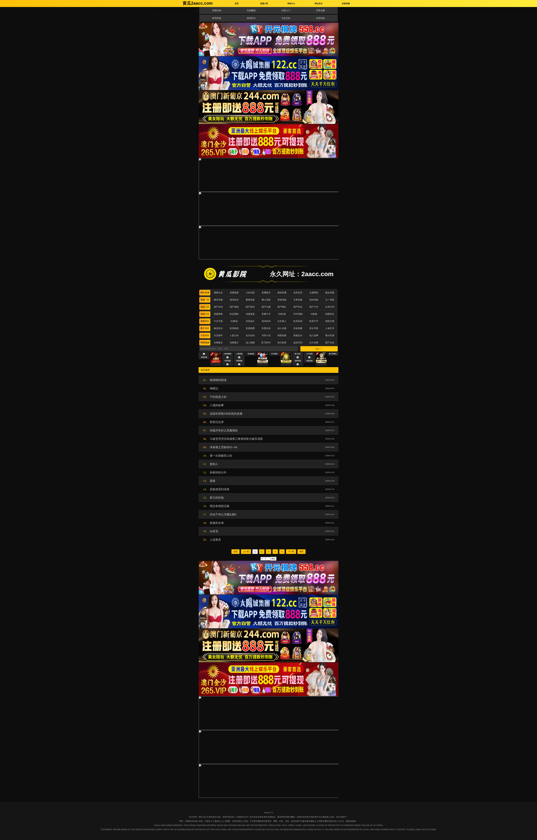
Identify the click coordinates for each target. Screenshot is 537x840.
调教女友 (218, 292)
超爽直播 (298, 361)
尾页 (301, 551)
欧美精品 (234, 328)
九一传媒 (329, 300)
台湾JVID (330, 307)
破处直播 (329, 292)
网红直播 (204, 292)
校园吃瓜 (329, 314)
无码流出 (250, 321)
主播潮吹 (313, 292)
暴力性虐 (329, 335)
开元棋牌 (274, 354)
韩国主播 (329, 321)
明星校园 (281, 335)
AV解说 (234, 321)
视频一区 (204, 300)
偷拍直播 (281, 292)
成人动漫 (281, 328)
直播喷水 (266, 292)
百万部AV (266, 342)
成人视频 (250, 342)
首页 (235, 551)
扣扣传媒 (313, 300)
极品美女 (218, 328)
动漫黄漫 (250, 314)
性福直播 (251, 354)
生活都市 (218, 335)
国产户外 (313, 307)
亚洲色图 (250, 328)
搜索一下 (319, 349)
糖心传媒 (266, 300)
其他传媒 (281, 300)
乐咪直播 (227, 361)
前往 (273, 559)
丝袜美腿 (297, 328)
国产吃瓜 (297, 307)
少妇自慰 (250, 292)
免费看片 (234, 342)
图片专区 (204, 328)
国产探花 (250, 307)
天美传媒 (297, 300)
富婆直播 (204, 357)
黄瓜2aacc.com (198, 3)
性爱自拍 (266, 328)
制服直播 (309, 361)
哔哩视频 (204, 342)
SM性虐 (282, 314)
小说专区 (204, 335)
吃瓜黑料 (234, 314)
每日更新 (281, 342)
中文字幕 (218, 321)
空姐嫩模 (251, 10)
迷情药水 (251, 18)
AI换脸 (314, 314)
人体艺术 (329, 328)
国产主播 (266, 307)
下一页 (291, 551)
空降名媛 (320, 10)
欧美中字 (313, 321)
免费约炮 (216, 10)
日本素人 (281, 321)
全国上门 (285, 10)
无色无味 (285, 18)
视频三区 (204, 314)
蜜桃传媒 (250, 300)
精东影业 (234, 300)
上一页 (246, 551)
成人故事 (313, 335)
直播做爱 (234, 292)
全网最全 (218, 342)
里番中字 (266, 314)
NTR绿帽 (297, 314)
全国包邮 (320, 18)
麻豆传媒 (218, 300)
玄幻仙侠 (250, 335)
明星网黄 (218, 314)
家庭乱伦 (297, 335)
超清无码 (297, 342)
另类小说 (266, 335)
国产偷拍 (234, 307)
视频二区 (204, 307)
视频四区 (204, 321)
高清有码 (266, 321)
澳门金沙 (298, 354)
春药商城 (216, 18)
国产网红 (281, 307)
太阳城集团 (227, 354)
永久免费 (313, 342)
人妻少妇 (234, 335)
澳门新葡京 (333, 354)
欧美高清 (297, 321)
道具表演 (297, 292)
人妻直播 (239, 354)
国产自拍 (218, 307)
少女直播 (309, 354)
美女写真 (313, 328)
